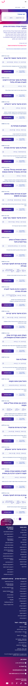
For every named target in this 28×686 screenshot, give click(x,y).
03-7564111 (21, 666)
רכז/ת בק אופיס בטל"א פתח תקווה (15, 404)
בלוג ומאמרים (23, 554)
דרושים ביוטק (10, 572)
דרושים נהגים (10, 536)
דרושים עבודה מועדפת (8, 564)
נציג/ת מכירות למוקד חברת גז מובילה (14, 265)
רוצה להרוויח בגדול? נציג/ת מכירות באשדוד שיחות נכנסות (14, 171)
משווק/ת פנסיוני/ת (18, 126)
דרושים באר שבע (23, 598)
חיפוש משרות (23, 532)
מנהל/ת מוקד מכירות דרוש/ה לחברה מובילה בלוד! (14, 81)
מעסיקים (24, 539)
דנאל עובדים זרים (23, 642)
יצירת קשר (24, 566)
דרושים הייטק (10, 569)
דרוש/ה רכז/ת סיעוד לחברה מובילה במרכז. (15, 290)
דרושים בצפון (23, 584)
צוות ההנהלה (10, 597)
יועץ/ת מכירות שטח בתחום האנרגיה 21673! (15, 195)
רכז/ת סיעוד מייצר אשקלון (15, 449)
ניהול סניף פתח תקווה (17, 381)
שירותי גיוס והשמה (9, 581)
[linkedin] (26, 683)
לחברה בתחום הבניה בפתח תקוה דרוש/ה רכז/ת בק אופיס (14, 472)
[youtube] (7, 683)
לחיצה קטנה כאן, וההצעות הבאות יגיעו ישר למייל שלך (16, 48)
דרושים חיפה (24, 603)
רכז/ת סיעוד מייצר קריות (16, 313)
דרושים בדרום (23, 586)
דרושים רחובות (23, 613)
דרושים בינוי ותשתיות (8, 574)
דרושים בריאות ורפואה (8, 567)
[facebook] (16, 683)
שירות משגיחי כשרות (8, 604)
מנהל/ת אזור (21, 359)
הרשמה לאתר (23, 549)
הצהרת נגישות (23, 561)
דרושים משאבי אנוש (8, 534)
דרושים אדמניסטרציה (8, 531)
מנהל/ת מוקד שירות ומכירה (15, 148)
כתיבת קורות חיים (23, 537)
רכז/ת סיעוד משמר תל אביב (15, 58)
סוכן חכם (24, 535)
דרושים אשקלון (23, 601)
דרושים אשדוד (23, 596)
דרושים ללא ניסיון (9, 542)
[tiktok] (21, 683)
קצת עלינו (24, 544)
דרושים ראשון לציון (22, 615)
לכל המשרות (24, 581)
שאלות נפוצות (23, 564)
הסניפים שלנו (24, 542)
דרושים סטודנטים (9, 562)
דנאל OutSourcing (8, 602)
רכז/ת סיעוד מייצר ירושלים (15, 104)
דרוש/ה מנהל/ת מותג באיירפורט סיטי (17, 241)
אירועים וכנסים (23, 547)
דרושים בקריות (23, 618)
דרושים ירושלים (23, 606)
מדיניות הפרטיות (23, 559)
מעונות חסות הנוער (9, 545)
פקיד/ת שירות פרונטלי (17, 427)
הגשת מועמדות (7, 71)
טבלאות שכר (24, 552)
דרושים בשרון (23, 593)
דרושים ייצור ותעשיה (8, 547)
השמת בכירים (10, 594)
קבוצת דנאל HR (23, 627)
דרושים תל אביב (23, 610)
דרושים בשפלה (23, 591)
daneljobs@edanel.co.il (18, 670)
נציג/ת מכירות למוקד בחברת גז (14, 496)
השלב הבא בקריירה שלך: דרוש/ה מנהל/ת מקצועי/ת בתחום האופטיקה (15, 337)
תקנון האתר (24, 557)
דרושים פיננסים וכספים (8, 556)
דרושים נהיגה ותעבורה (8, 553)
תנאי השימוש (16, 655)
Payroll (11, 599)
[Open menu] (26, 2)
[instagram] (12, 683)
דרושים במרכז (23, 588)
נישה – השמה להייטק (22, 629)
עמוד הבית (24, 530)
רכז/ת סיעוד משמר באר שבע (14, 218)
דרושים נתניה (24, 608)
